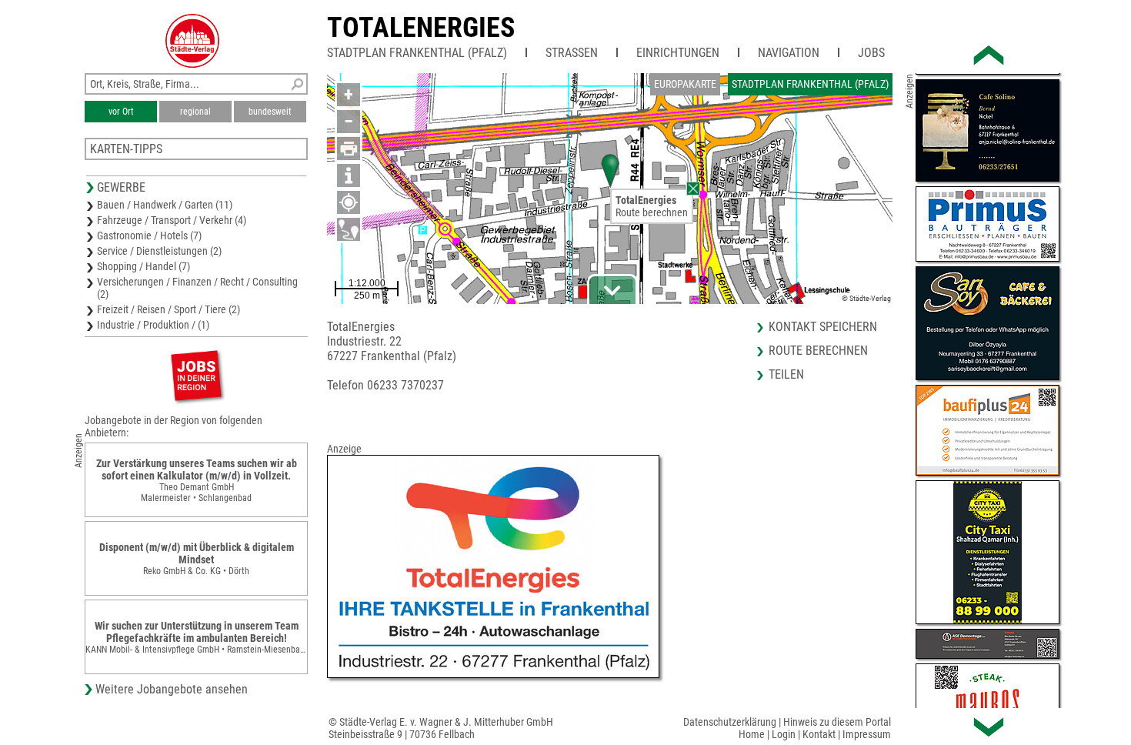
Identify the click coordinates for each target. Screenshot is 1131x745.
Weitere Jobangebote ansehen (171, 689)
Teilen (786, 374)
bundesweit (270, 111)
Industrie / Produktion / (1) (153, 325)
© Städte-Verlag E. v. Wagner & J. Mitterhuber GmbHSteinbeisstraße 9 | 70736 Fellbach (441, 728)
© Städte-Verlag (866, 298)
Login (784, 734)
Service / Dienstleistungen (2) (159, 251)
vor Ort (121, 111)
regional (195, 111)
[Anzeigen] (196, 375)
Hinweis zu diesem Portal (837, 722)
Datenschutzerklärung (729, 722)
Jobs (871, 52)
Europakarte (685, 84)
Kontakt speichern (823, 326)
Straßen (571, 52)
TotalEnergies (421, 28)
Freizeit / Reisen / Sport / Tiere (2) (168, 309)
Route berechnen (652, 212)
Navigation (788, 52)
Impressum (866, 734)
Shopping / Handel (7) (143, 266)
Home (752, 734)
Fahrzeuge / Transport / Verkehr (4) (171, 220)
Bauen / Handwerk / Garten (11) (164, 205)
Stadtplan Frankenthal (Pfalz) (417, 52)
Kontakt (819, 734)
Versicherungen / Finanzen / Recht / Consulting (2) (197, 288)
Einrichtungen (677, 52)
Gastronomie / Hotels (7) (149, 235)
